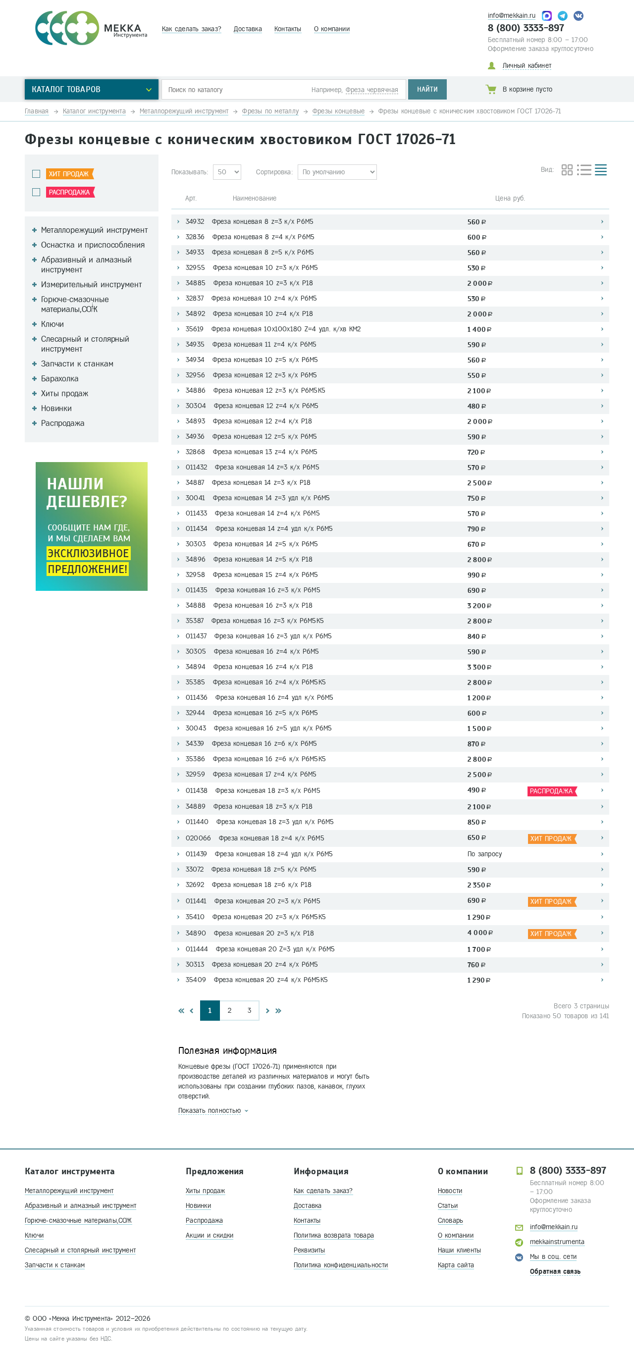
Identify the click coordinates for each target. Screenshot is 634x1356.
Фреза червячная (372, 90)
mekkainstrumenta (557, 1242)
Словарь (451, 1220)
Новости (450, 1191)
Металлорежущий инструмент (69, 1191)
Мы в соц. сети (553, 1256)
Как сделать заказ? (191, 29)
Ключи (34, 1235)
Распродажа (204, 1220)
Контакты (288, 29)
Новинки (198, 1205)
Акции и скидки (209, 1235)
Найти (427, 89)
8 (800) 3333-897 (526, 28)
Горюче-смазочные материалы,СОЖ (78, 1220)
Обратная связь (555, 1271)
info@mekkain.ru (511, 15)
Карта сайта (456, 1265)
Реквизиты (309, 1250)
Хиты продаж (205, 1191)
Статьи (448, 1205)
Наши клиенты (459, 1250)
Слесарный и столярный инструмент (80, 1250)
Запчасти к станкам (55, 1265)
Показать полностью (209, 1110)
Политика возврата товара (334, 1235)
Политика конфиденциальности (341, 1265)
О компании (332, 29)
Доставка (248, 29)
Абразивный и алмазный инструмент (80, 1205)
